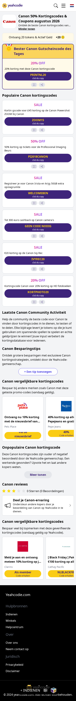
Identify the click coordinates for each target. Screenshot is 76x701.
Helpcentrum (14, 627)
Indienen (11, 614)
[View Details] (34, 85)
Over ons (12, 643)
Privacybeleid (14, 665)
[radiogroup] (13, 491)
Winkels (11, 621)
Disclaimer (13, 671)
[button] (38, 76)
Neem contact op (17, 649)
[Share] (42, 85)
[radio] (4, 491)
